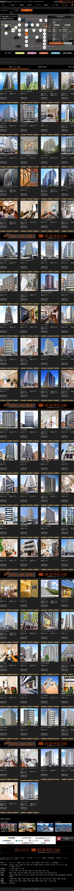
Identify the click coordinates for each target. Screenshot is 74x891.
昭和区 (26, 870)
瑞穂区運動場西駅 (62, 874)
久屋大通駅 (32, 874)
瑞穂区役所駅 (69, 874)
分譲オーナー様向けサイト (46, 862)
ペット (55, 37)
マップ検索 (11, 868)
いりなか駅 (50, 880)
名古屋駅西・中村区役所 (38, 864)
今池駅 (33, 872)
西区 (23, 870)
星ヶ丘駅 (55, 872)
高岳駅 (37, 874)
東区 (13, 870)
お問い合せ (2, 859)
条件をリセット (68, 43)
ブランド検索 (21, 868)
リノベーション (37, 857)
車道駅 (40, 874)
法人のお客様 (29, 857)
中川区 (47, 870)
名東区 (36, 870)
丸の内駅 (27, 874)
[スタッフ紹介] (54, 5)
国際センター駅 (21, 874)
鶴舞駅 (33, 880)
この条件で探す (56, 43)
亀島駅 (10, 872)
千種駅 (30, 872)
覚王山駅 (41, 872)
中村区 (20, 870)
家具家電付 (37, 862)
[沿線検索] (21, 5)
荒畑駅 (37, 880)
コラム (66, 857)
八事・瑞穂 (18, 866)
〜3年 (55, 31)
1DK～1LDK (66, 27)
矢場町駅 (19, 878)
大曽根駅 (54, 878)
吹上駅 (48, 874)
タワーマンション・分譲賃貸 (15, 862)
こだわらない (66, 33)
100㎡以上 (56, 38)
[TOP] (3, 5)
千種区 (16, 870)
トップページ (2, 62)
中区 (10, 870)
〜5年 (65, 31)
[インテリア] (37, 5)
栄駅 (22, 872)
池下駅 (37, 872)
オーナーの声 (9, 857)
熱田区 (40, 870)
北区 (33, 870)
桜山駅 (56, 874)
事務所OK (66, 37)
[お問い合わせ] (64, 5)
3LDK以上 (66, 29)
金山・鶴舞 (65, 864)
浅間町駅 (11, 880)
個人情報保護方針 (51, 857)
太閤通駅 (11, 874)
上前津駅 (24, 878)
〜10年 (55, 33)
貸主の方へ (23, 857)
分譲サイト (8, 859)
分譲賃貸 (65, 35)
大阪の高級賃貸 (55, 862)
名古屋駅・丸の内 (22, 864)
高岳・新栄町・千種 (48, 864)
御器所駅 (52, 874)
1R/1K (55, 27)
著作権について (59, 857)
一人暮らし (24, 862)
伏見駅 (19, 872)
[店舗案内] (46, 5)
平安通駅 (58, 878)
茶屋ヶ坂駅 (49, 878)
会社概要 (44, 857)
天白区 (44, 870)
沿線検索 (16, 868)
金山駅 (32, 878)
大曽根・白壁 (29, 864)
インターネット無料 (68, 38)
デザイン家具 (2, 857)
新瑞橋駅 (11, 876)
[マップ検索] (11, 5)
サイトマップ (15, 859)
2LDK (55, 29)
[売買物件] (29, 5)
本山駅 (45, 872)
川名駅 (45, 880)
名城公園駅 (63, 878)
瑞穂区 (30, 870)
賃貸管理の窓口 (12, 882)
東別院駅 (28, 878)
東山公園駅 (50, 872)
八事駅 (40, 878)
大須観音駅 (24, 880)
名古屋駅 (14, 872)
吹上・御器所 (11, 866)
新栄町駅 (26, 872)
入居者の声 (16, 857)
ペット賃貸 (32, 862)
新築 (55, 35)
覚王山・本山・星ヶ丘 (57, 864)
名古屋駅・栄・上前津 (13, 864)
